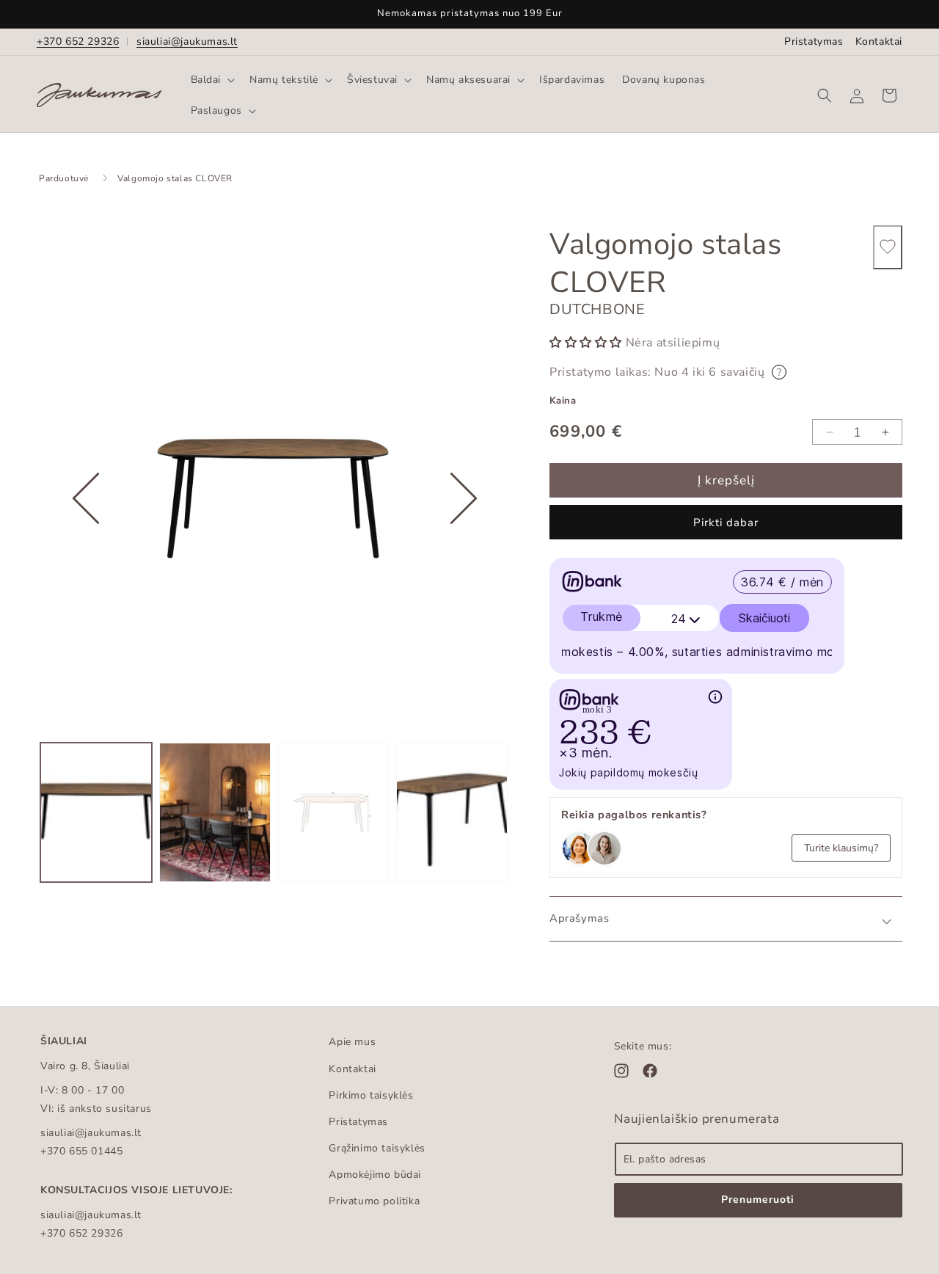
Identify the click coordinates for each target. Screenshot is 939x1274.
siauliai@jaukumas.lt (187, 41)
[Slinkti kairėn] (86, 544)
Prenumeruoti (757, 1199)
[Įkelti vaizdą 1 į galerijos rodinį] (96, 812)
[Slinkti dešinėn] (463, 544)
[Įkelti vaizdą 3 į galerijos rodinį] (334, 812)
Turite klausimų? (841, 848)
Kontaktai (878, 41)
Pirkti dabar (726, 523)
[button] (211, 80)
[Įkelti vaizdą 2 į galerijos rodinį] (215, 812)
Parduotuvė (64, 178)
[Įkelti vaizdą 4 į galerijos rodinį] (452, 812)
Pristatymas (814, 41)
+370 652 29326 (78, 41)
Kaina (562, 400)
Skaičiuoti (764, 618)
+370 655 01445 (81, 1151)
